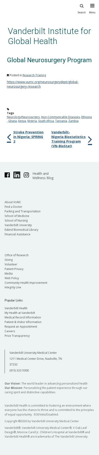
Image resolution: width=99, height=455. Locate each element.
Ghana (12, 121)
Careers (10, 331)
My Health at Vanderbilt (20, 313)
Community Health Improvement (26, 283)
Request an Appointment (21, 327)
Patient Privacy (14, 269)
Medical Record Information (23, 317)
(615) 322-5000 (19, 370)
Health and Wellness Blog (42, 175)
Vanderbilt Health (16, 308)
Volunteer (11, 264)
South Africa (46, 121)
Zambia (73, 121)
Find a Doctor (13, 207)
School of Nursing (16, 220)
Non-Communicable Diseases (60, 117)
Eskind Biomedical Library (21, 230)
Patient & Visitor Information (23, 322)
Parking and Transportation (23, 211)
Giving (9, 260)
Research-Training (34, 75)
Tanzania (61, 121)
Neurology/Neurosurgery (23, 117)
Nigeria (32, 121)
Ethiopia (86, 117)
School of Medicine (17, 216)
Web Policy (12, 278)
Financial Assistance (17, 234)
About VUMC (13, 202)
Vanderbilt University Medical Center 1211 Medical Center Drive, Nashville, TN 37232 (35, 358)
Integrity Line (13, 287)
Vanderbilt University (18, 225)
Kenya (22, 121)
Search (82, 12)
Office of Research (17, 255)
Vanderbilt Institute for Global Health (49, 36)
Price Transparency (17, 336)
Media (9, 273)
